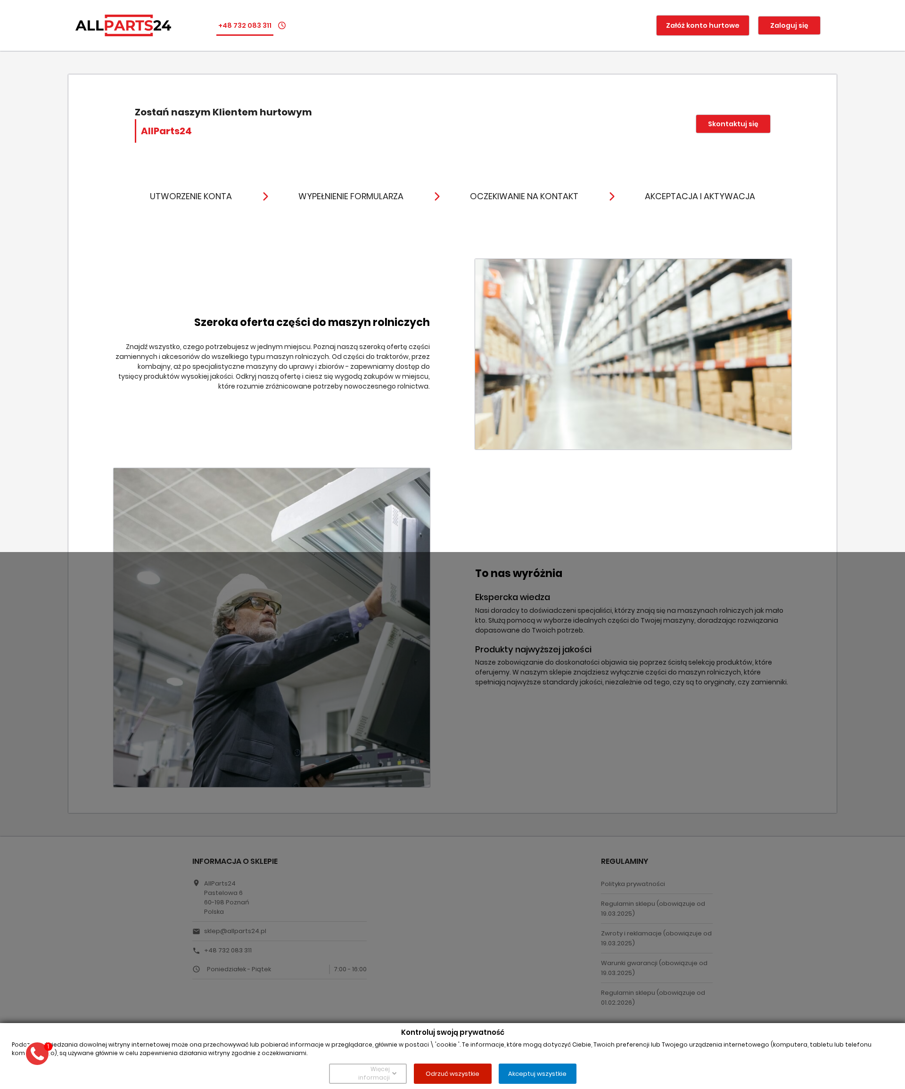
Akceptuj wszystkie (537, 1073)
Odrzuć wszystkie (452, 1073)
